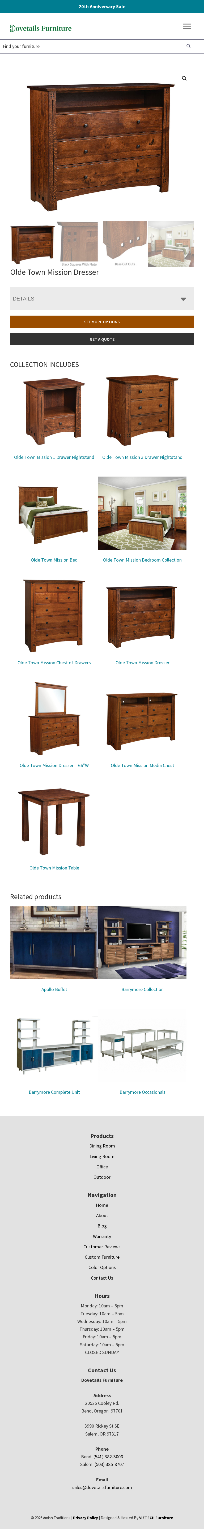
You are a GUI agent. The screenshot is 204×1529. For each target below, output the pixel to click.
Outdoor (102, 1177)
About (102, 1215)
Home (102, 1205)
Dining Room (102, 1146)
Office (102, 1167)
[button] (184, 78)
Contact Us (102, 1278)
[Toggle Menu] (187, 26)
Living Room (102, 1156)
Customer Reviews (102, 1247)
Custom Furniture (102, 1257)
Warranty (102, 1236)
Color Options (102, 1267)
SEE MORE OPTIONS (102, 321)
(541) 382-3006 (108, 1457)
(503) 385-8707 (109, 1464)
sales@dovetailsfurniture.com (102, 1487)
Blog (102, 1226)
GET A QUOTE (102, 339)
